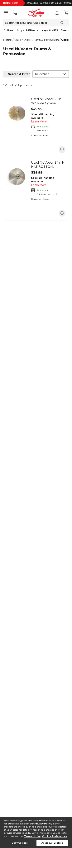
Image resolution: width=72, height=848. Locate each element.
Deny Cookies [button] (20, 843)
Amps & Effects (27, 30)
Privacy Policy (43, 823)
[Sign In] (57, 12)
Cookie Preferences (54, 836)
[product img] (17, 113)
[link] (48, 101)
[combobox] (50, 74)
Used (17, 40)
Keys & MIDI (49, 30)
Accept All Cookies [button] (52, 843)
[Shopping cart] (66, 12)
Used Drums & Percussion (41, 40)
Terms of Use (32, 836)
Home (7, 40)
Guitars (8, 30)
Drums (65, 30)
